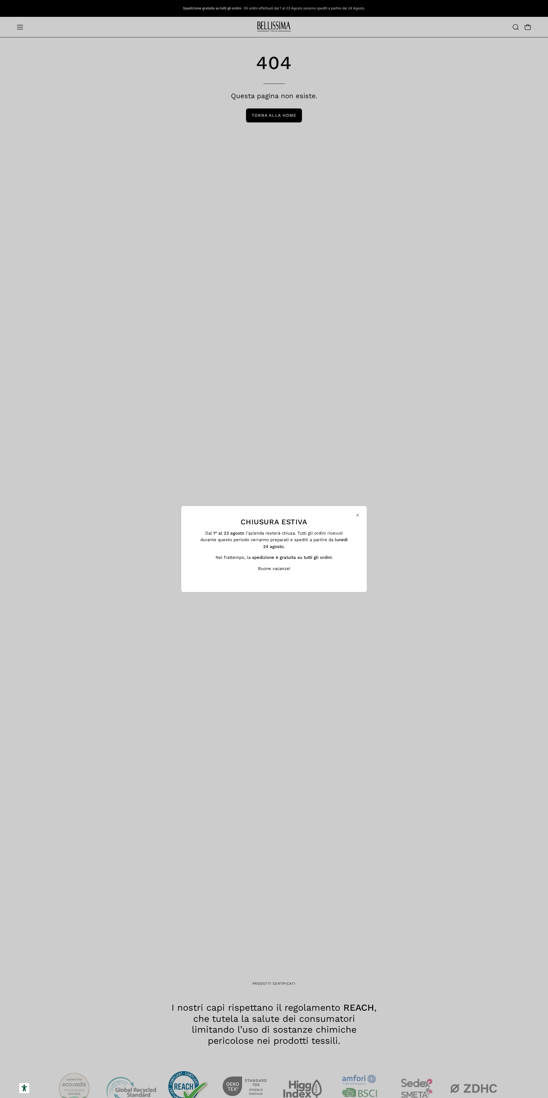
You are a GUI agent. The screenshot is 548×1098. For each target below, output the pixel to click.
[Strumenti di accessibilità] (24, 1088)
